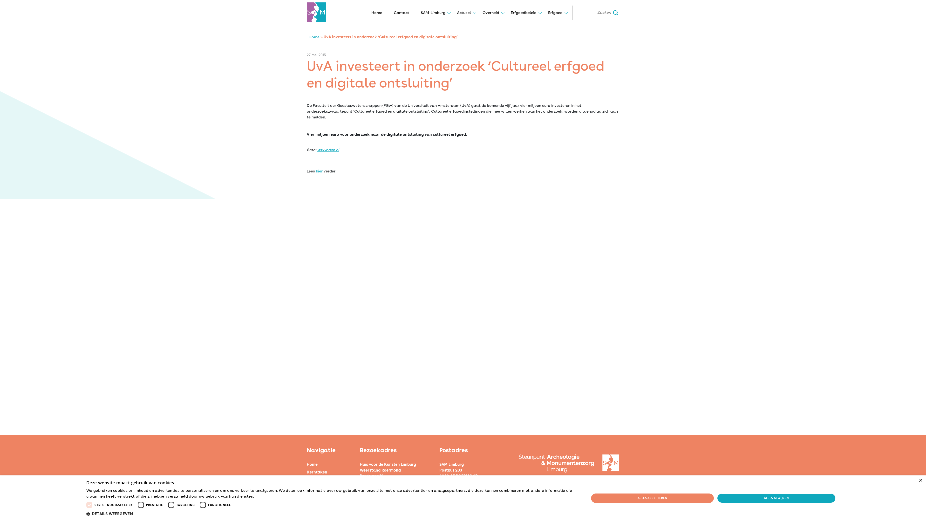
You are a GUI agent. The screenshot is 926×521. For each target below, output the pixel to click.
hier (319, 171)
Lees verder (263, 496)
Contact (401, 12)
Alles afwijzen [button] (776, 498)
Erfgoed (555, 12)
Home (376, 12)
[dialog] (463, 498)
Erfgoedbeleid (524, 12)
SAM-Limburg (433, 12)
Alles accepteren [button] (652, 498)
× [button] (920, 480)
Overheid (491, 12)
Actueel (464, 12)
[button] (330, 514)
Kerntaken (317, 472)
